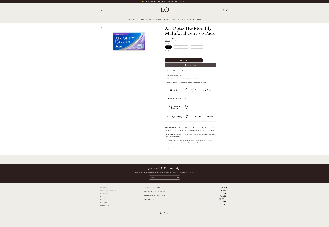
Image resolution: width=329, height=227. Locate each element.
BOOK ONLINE (104, 206)
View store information (174, 75)
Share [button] (168, 148)
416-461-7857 (149, 199)
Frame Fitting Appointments (108, 191)
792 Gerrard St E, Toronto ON (154, 191)
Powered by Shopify (121, 224)
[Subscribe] (178, 178)
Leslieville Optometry (110, 224)
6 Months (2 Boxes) (181, 47)
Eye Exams (103, 187)
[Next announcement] (228, 1)
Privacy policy (139, 224)
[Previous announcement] (101, 1)
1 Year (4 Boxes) (196, 47)
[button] (102, 10)
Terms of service (149, 224)
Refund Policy (104, 203)
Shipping (167, 40)
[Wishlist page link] (220, 10)
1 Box (168, 47)
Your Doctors (104, 194)
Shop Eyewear (104, 197)
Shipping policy (158, 224)
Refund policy (130, 224)
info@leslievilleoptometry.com (154, 195)
